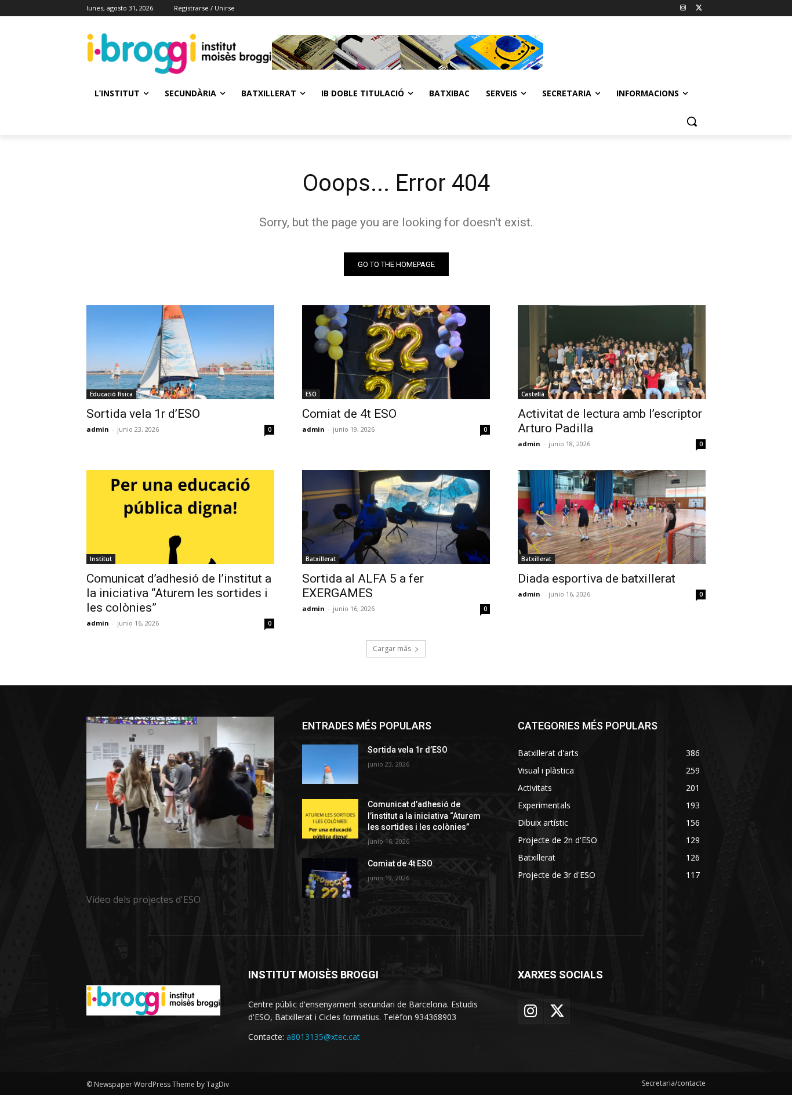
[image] (180, 782)
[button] (692, 121)
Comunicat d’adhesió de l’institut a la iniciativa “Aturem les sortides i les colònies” (178, 593)
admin (97, 429)
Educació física (111, 394)
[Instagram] (682, 8)
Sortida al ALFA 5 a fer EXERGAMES (363, 586)
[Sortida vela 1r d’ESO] (180, 352)
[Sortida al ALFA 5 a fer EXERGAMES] (396, 517)
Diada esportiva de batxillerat (596, 579)
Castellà (532, 394)
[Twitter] (699, 8)
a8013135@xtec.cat (323, 1036)
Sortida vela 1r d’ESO (143, 414)
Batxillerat (321, 559)
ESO (311, 394)
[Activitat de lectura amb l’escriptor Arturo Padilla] (612, 352)
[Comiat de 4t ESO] (396, 352)
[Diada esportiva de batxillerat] (612, 517)
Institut (101, 559)
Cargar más (392, 648)
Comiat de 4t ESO (349, 414)
